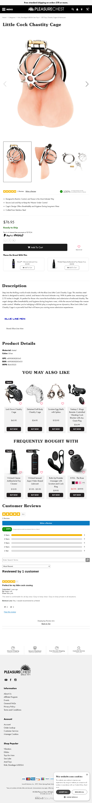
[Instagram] (15, 680)
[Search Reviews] (88, 560)
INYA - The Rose (77, 478)
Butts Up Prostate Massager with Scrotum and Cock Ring (55, 482)
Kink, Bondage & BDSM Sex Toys (28, 17)
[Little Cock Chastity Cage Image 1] (46, 84)
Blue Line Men (17, 328)
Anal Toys (8, 761)
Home (4, 17)
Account (7, 724)
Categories (11, 17)
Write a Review (31, 191)
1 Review (20, 191)
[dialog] (72, 786)
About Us (7, 693)
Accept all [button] (63, 792)
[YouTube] (6, 680)
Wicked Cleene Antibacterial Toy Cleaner (14, 481)
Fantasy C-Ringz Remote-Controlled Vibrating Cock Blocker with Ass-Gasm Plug (77, 415)
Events (6, 700)
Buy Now (13, 429)
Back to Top (46, 624)
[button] (87, 84)
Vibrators (7, 749)
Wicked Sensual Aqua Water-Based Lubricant (35, 481)
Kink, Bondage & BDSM (14, 765)
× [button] (87, 775)
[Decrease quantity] (4, 240)
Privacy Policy (9, 706)
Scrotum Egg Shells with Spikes (56, 410)
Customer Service (11, 731)
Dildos (6, 752)
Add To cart (37, 247)
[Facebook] (11, 680)
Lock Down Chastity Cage (14, 410)
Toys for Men (9, 755)
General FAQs (10, 703)
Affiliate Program (10, 697)
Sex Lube (7, 758)
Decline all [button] (79, 792)
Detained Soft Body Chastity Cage (35, 410)
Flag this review (10, 612)
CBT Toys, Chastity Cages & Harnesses (53, 17)
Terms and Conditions (12, 710)
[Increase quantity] (13, 240)
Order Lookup (9, 727)
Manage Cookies (11, 734)
